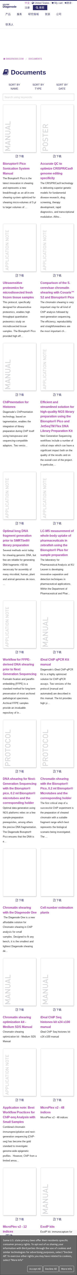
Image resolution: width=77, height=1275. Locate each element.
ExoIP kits (47, 1226)
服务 (19, 14)
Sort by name (14, 86)
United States (41, 3)
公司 (58, 14)
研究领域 (33, 14)
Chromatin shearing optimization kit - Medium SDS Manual (17, 1022)
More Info (66, 1268)
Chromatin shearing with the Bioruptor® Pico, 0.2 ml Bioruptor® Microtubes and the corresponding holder (56, 788)
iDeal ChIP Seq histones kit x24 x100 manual (55, 1022)
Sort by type (38, 86)
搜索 (41, 7)
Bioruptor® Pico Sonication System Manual (16, 168)
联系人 (9, 24)
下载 (21, 156)
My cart (58, 3)
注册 (27, 7)
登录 (69, 3)
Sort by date (62, 86)
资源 (47, 14)
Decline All (51, 1268)
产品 (8, 14)
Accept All (35, 1268)
